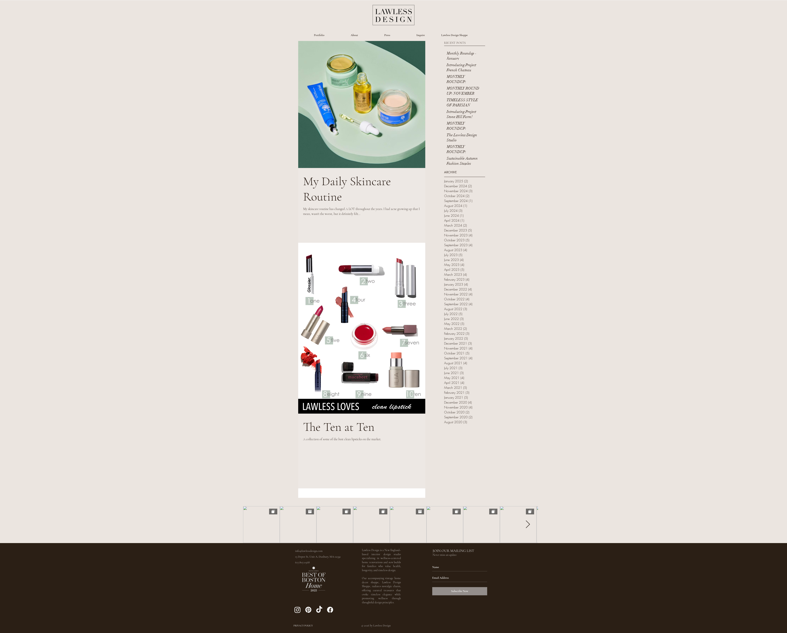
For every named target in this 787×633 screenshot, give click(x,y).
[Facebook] (330, 610)
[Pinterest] (308, 610)
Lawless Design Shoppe (454, 35)
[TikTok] (319, 610)
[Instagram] (297, 610)
